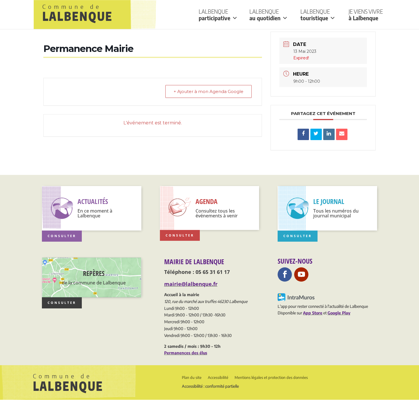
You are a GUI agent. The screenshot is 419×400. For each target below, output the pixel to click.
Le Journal (328, 201)
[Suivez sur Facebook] (285, 274)
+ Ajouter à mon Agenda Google (208, 91)
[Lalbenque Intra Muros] (297, 299)
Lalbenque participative (214, 14)
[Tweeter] (316, 134)
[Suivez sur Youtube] (301, 274)
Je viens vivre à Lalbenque (366, 14)
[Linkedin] (329, 134)
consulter (62, 302)
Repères (94, 273)
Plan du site (192, 377)
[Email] (341, 134)
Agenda (206, 201)
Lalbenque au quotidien (264, 14)
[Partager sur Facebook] (303, 134)
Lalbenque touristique (315, 14)
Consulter (62, 236)
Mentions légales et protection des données (271, 377)
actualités (93, 201)
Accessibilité (218, 377)
